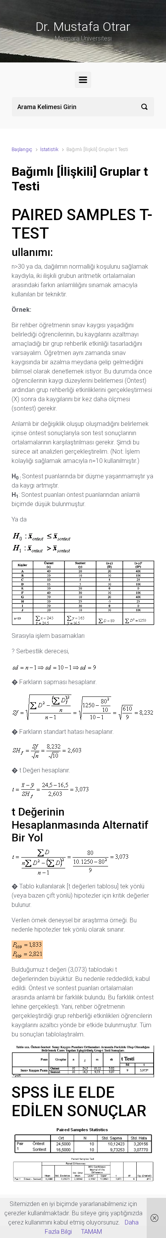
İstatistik (49, 149)
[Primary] (83, 80)
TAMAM (91, 1231)
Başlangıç (22, 149)
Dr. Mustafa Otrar (83, 26)
